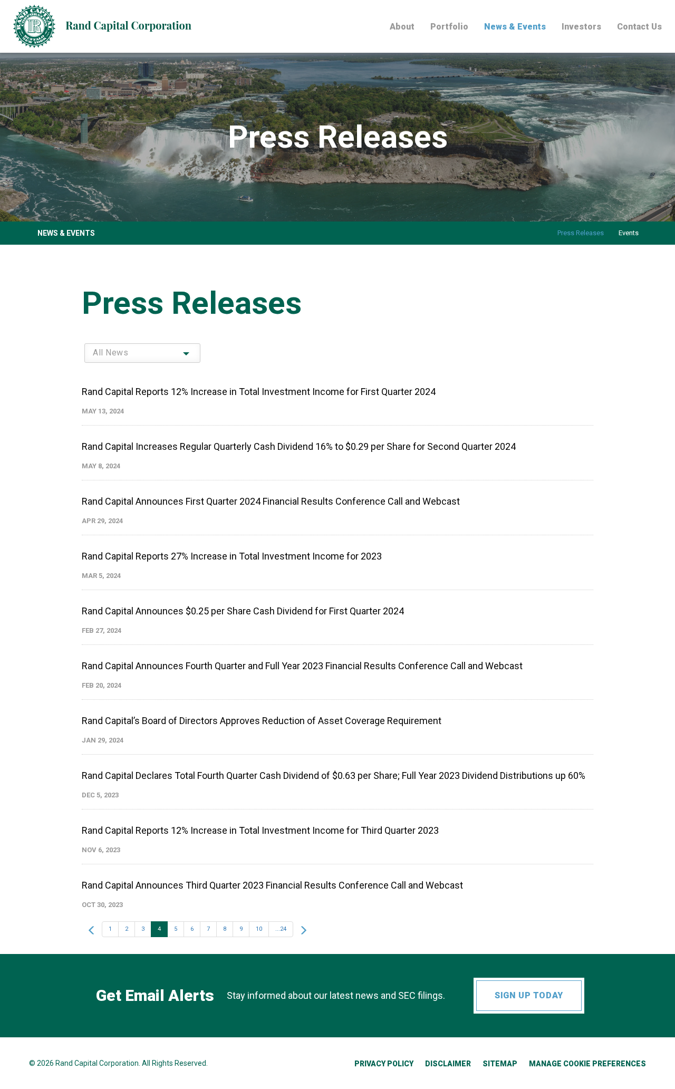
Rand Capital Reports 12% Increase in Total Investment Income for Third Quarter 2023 (260, 830)
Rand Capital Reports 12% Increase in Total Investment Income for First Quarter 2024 (259, 391)
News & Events (515, 27)
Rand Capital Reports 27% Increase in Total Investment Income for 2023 (232, 556)
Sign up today (529, 995)
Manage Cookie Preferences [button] (587, 1063)
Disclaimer (448, 1063)
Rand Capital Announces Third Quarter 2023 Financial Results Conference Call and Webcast (272, 885)
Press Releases (580, 233)
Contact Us (639, 27)
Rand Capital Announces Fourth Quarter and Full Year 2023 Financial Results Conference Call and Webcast (302, 665)
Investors (581, 27)
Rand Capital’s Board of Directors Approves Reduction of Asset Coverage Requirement (261, 720)
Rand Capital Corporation (97, 1063)
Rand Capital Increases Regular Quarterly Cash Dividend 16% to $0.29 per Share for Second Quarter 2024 (299, 446)
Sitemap (500, 1063)
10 (259, 929)
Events (629, 233)
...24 (280, 929)
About (402, 27)
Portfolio (449, 27)
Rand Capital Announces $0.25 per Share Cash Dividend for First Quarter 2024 (243, 610)
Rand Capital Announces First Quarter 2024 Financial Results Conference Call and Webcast (271, 501)
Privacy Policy (383, 1063)
